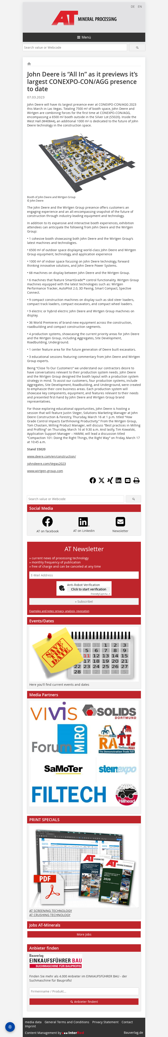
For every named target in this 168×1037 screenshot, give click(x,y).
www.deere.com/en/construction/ (51, 456)
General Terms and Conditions (67, 1022)
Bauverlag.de (133, 1032)
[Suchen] (137, 47)
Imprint (30, 1026)
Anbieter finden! (85, 1002)
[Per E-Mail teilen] (127, 480)
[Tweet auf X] (101, 482)
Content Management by (43, 1033)
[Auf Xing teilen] (110, 482)
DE (133, 6)
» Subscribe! (84, 601)
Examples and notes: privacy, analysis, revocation (59, 611)
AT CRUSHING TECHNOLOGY (49, 915)
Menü (86, 37)
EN (140, 6)
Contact (127, 1022)
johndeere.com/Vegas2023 (46, 464)
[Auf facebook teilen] (92, 482)
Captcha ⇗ (100, 594)
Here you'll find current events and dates (59, 684)
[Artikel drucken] (136, 480)
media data (33, 1022)
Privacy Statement (105, 1022)
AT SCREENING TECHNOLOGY (50, 911)
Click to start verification (88, 589)
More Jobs (84, 934)
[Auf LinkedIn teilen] (119, 482)
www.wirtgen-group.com (45, 471)
